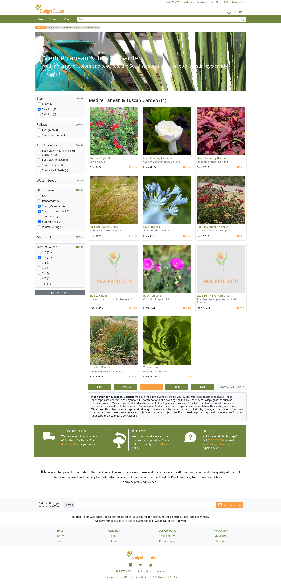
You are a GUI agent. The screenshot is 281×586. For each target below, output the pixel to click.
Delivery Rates (167, 530)
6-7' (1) (46, 278)
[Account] (229, 11)
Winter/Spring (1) (52, 227)
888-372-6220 (215, 440)
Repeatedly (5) (51, 201)
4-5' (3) (46, 268)
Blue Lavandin (98, 295)
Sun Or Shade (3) (52, 165)
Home (41, 27)
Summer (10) (50, 216)
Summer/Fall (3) (51, 221)
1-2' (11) (47, 252)
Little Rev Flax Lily (100, 367)
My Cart (221, 541)
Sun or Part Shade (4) (55, 170)
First (99, 387)
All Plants (54, 27)
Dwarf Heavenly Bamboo (212, 158)
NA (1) (45, 195)
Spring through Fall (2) (56, 211)
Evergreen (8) (50, 130)
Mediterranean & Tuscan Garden (81, 27)
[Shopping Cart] (240, 11)
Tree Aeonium (151, 367)
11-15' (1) (47, 283)
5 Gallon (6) (49, 114)
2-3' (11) (47, 257)
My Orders (221, 536)
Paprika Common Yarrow (212, 227)
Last (202, 387)
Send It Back (159, 444)
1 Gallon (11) (49, 109)
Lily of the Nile (152, 227)
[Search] (242, 19)
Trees (60, 530)
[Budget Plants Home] (49, 9)
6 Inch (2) (47, 104)
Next (177, 387)
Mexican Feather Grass (104, 227)
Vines (60, 541)
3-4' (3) (46, 263)
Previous (125, 387)
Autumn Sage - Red (101, 158)
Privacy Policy (167, 541)
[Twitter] (140, 565)
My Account (221, 530)
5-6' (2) (46, 273)
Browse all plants (231, 387)
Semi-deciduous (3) (54, 135)
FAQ (113, 536)
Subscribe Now (231, 505)
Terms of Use (167, 536)
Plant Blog (113, 530)
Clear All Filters (61, 292)
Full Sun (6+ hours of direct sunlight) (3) (58, 152)
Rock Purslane (152, 295)
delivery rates (69, 444)
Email (69, 505)
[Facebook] (131, 565)
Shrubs (60, 536)
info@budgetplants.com (151, 571)
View (134, 167)
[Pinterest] (150, 565)
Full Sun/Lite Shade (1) (55, 160)
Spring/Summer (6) (54, 206)
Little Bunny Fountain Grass (214, 295)
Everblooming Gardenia (158, 158)
